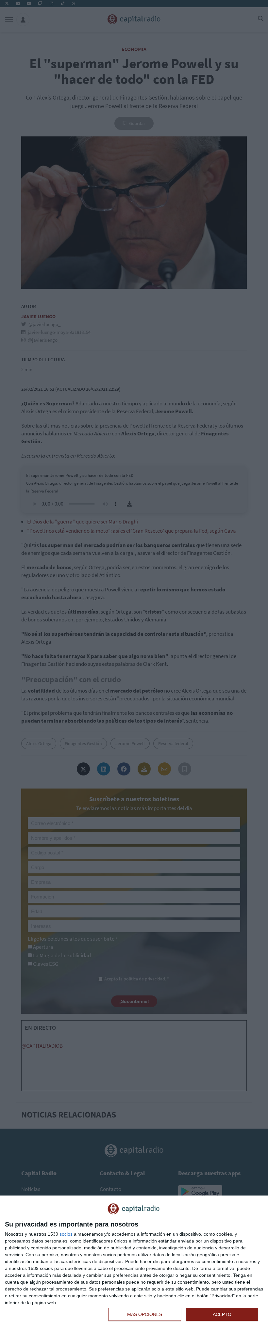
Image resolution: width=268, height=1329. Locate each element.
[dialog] (134, 1262)
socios (66, 1234)
